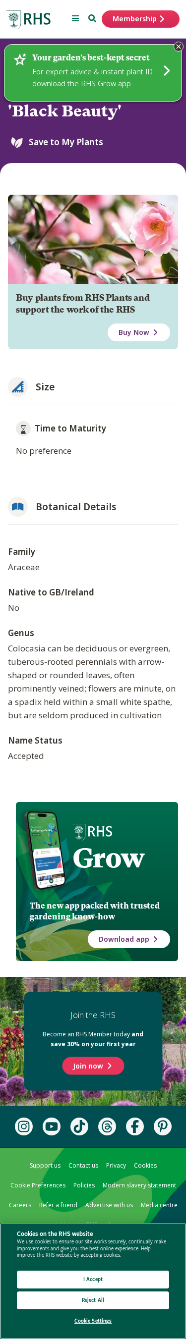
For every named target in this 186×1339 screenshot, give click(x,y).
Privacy (116, 1165)
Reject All (93, 1300)
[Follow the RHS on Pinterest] (163, 1126)
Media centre (159, 1205)
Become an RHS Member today (93, 1039)
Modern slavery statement (139, 1185)
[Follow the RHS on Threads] (107, 1126)
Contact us (83, 1165)
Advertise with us (109, 1205)
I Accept (93, 1279)
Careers (20, 1205)
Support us (45, 1165)
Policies (84, 1185)
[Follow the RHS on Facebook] (135, 1126)
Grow (108, 858)
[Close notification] (179, 47)
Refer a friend (58, 1205)
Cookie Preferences (37, 1185)
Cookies (145, 1165)
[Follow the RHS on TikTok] (79, 1126)
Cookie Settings (93, 1321)
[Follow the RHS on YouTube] (52, 1126)
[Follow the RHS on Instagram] (24, 1126)
